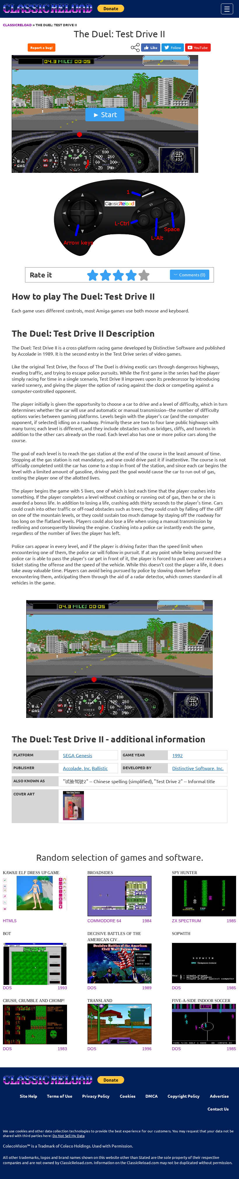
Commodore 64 (104, 920)
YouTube (201, 47)
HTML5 (10, 920)
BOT (7, 934)
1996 (147, 1048)
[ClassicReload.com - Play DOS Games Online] (47, 14)
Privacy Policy (96, 1096)
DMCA (151, 1096)
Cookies (128, 1096)
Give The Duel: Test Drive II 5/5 (144, 275)
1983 (62, 1048)
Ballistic (100, 768)
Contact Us (218, 1108)
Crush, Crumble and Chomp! (34, 1001)
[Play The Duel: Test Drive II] (105, 171)
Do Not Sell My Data (68, 1135)
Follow (176, 47)
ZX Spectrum (186, 920)
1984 (147, 920)
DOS (7, 987)
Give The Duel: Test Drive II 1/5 (93, 275)
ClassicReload (17, 24)
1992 (177, 755)
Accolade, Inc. (77, 768)
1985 (231, 920)
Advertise (219, 1096)
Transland (99, 1001)
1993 (62, 987)
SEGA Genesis (77, 755)
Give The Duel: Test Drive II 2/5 (106, 275)
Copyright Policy (184, 1096)
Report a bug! (41, 47)
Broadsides (100, 873)
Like (153, 47)
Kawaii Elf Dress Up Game (31, 873)
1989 (147, 987)
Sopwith (181, 934)
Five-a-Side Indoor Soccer (201, 1001)
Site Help (28, 1096)
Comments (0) (192, 274)
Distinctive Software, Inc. (198, 768)
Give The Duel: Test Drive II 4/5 (131, 275)
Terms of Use (59, 1096)
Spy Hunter (184, 873)
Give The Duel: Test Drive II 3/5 (119, 275)
